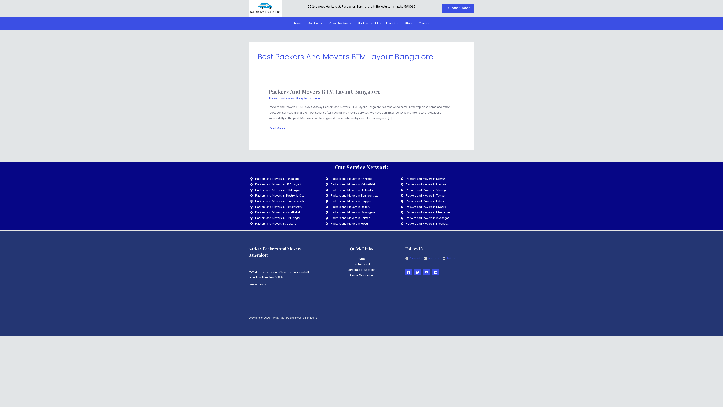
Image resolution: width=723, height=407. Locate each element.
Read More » (277, 128)
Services (313, 23)
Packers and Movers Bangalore (378, 23)
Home (298, 23)
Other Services (339, 23)
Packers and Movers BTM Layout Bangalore (325, 91)
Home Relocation (361, 275)
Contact (424, 23)
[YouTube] (426, 272)
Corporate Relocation (361, 270)
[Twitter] (417, 272)
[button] (458, 8)
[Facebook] (408, 272)
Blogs (409, 23)
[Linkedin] (435, 272)
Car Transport (361, 264)
